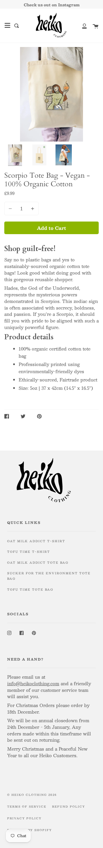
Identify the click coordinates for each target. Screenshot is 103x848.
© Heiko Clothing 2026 (32, 794)
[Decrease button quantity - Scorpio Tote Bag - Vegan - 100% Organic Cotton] (11, 208)
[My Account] (81, 26)
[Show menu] (7, 25)
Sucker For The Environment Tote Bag (49, 576)
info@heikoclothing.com (33, 683)
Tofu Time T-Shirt (28, 551)
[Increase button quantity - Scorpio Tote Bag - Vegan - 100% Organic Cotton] (32, 208)
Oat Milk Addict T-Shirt (36, 541)
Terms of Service (26, 806)
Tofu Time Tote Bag (30, 589)
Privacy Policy (24, 818)
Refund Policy (68, 806)
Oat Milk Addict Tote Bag (38, 562)
